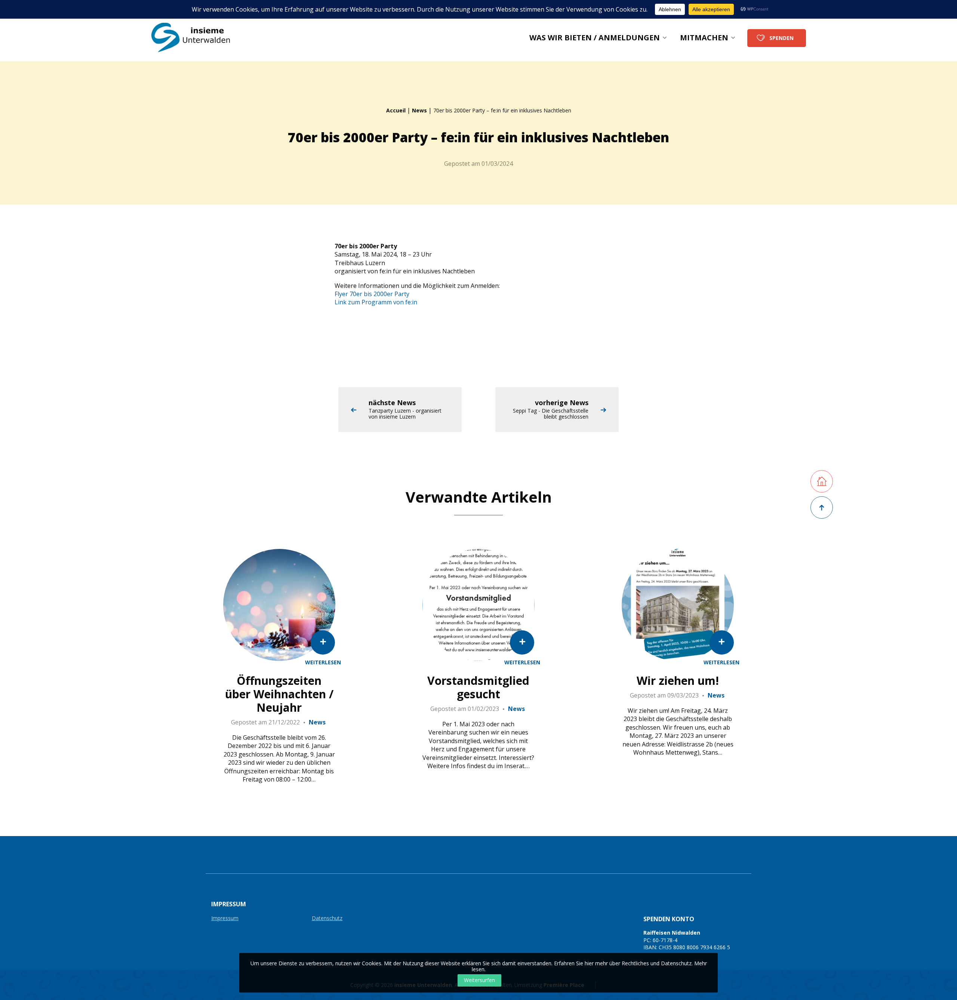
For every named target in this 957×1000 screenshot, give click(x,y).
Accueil (396, 110)
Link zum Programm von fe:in (376, 302)
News (419, 110)
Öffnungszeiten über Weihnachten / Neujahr (279, 694)
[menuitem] (598, 38)
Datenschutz (327, 918)
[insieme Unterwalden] (195, 38)
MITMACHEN (704, 37)
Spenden (781, 37)
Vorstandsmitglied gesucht (478, 687)
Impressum (225, 918)
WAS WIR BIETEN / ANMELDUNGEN (594, 37)
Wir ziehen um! (678, 680)
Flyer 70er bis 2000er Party (372, 294)
